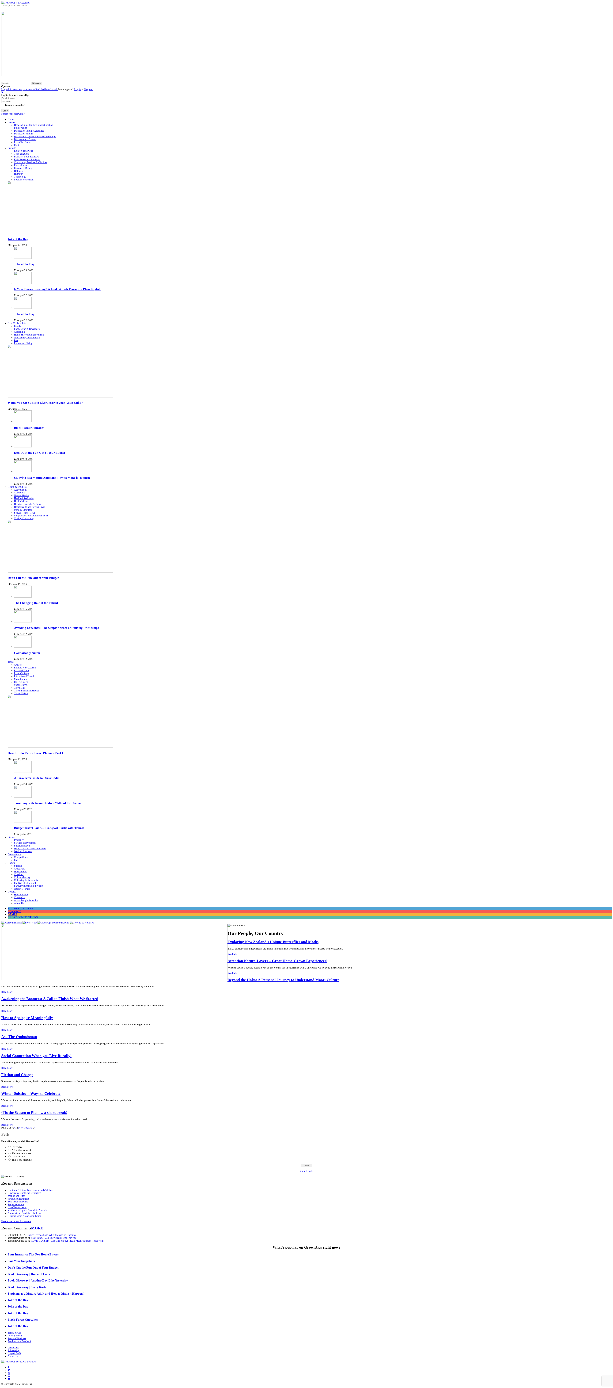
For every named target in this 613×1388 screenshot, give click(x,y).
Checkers (18, 874)
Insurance (19, 840)
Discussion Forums (23, 133)
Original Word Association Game (24, 1216)
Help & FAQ (14, 1353)
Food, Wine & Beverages (27, 329)
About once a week (21, 1153)
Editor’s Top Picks (23, 150)
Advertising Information (26, 900)
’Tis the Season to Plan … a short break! (34, 1112)
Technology (20, 176)
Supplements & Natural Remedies (31, 515)
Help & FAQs (21, 894)
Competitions (14, 854)
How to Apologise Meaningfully (27, 1018)
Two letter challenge (18, 1201)
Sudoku (18, 865)
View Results (306, 1171)
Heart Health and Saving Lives (29, 507)
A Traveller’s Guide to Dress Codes (36, 778)
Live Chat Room (22, 142)
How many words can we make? (24, 1193)
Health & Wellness (17, 486)
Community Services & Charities (30, 162)
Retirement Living (23, 343)
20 (28, 1127)
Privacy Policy (15, 1335)
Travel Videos (21, 693)
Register (88, 89)
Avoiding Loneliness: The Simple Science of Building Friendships (56, 627)
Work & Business (23, 851)
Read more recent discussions (16, 1221)
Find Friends (20, 127)
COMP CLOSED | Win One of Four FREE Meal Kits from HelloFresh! (67, 1240)
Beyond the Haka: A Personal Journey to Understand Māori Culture (283, 980)
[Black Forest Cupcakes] (23, 421)
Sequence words (16, 1204)
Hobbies (18, 171)
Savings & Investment (25, 842)
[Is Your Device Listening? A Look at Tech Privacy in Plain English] (23, 283)
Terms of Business (17, 1338)
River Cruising (21, 673)
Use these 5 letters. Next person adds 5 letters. (31, 1190)
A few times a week (21, 1150)
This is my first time (22, 1159)
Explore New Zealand (25, 667)
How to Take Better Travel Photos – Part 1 (35, 753)
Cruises (18, 664)
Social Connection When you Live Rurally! (36, 1056)
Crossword (19, 868)
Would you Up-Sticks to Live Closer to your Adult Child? (45, 402)
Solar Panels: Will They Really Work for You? (54, 1237)
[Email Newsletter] (9, 1378)
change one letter (16, 1195)
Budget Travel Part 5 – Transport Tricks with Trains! (49, 828)
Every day (17, 1147)
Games (11, 863)
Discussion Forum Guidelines (29, 130)
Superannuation (22, 845)
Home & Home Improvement (29, 334)
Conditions (19, 492)
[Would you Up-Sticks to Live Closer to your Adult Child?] (60, 396)
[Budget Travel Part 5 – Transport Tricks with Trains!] (23, 821)
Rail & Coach (21, 682)
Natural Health (21, 495)
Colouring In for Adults (26, 880)
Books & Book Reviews (26, 156)
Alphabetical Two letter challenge (25, 1213)
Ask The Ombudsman (19, 1037)
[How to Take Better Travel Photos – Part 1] (60, 746)
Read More (233, 954)
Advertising (13, 1350)
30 (30, 1127)
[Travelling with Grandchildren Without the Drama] (23, 796)
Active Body (20, 489)
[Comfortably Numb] (23, 646)
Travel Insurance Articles (26, 690)
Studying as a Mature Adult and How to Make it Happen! (52, 477)
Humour (18, 173)
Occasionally (18, 1156)
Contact (11, 891)
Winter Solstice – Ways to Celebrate (31, 1093)
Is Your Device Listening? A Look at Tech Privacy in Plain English (57, 289)
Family (17, 326)
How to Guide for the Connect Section (33, 125)
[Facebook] (8, 1367)
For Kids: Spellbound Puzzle (28, 886)
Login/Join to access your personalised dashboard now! (29, 89)
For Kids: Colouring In (25, 883)
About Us (19, 903)
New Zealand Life (17, 323)
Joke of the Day (18, 239)
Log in (77, 89)
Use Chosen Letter (17, 1207)
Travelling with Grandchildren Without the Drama (47, 803)
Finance (12, 837)
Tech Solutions (21, 153)
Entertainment (21, 165)
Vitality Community (24, 518)
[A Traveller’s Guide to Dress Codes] (23, 771)
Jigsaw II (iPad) (22, 888)
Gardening (19, 331)
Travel (11, 661)
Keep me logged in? (15, 105)
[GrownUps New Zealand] (15, 2)
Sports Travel (20, 684)
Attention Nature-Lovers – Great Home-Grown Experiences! (277, 961)
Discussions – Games (25, 139)
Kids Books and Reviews (27, 159)
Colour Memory (22, 877)
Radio (17, 145)
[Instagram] (9, 1375)
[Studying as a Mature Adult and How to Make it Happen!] (23, 471)
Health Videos (21, 501)
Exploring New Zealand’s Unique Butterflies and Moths (272, 942)
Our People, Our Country (27, 337)
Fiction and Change (17, 1075)
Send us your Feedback (19, 1341)
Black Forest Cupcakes (29, 427)
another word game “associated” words (27, 1210)
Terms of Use (14, 1332)
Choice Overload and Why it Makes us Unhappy (51, 1235)
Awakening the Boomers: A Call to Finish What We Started (49, 999)
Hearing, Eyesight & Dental (28, 504)
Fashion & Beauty (23, 168)
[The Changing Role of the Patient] (23, 596)
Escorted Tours (21, 670)
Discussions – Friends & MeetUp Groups (35, 136)
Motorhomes (20, 679)
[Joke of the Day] (60, 233)
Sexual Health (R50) (24, 512)
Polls (16, 860)
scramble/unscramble (18, 1198)
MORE (37, 1228)
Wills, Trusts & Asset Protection (30, 848)
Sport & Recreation (24, 179)
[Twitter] (9, 1370)
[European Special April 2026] (114, 979)
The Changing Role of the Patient (36, 603)
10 (25, 1127)
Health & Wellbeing (24, 498)
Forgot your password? (13, 113)
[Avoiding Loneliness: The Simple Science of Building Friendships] (23, 621)
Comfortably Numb (27, 653)
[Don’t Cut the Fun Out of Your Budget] (23, 446)
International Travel (24, 676)
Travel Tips (19, 687)
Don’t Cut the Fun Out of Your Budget (39, 452)
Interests (12, 148)
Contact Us (19, 897)
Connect (12, 122)
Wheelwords (20, 871)
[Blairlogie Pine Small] (205, 75)
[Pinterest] (9, 1372)
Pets (16, 340)
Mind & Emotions (23, 509)
